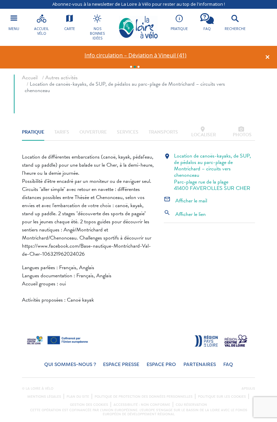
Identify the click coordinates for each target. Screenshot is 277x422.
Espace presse (121, 364)
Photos (242, 132)
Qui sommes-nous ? (70, 364)
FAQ (228, 364)
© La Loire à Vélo (37, 389)
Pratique (33, 132)
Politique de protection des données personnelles (144, 397)
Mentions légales (44, 397)
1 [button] (131, 67)
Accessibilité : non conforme (142, 405)
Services (127, 132)
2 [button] (135, 67)
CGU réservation (191, 405)
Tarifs (61, 132)
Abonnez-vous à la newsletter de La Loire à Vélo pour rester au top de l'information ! (138, 4)
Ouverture (93, 132)
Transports (163, 132)
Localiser (203, 132)
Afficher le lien (185, 214)
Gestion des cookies (89, 405)
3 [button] (138, 67)
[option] (135, 55)
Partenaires (199, 364)
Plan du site (78, 397)
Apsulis (248, 389)
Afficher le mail (185, 201)
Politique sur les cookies (222, 397)
